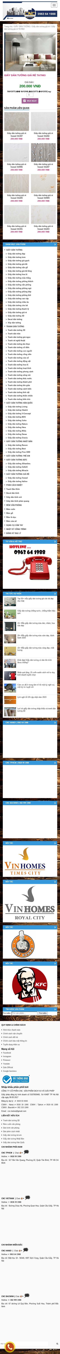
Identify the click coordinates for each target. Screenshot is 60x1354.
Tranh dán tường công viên (19, 354)
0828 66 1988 (52, 1105)
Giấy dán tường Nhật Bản (13, 1139)
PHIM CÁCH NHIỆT (14, 485)
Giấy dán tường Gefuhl (18, 467)
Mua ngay (32, 101)
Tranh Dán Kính (13, 489)
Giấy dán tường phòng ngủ (19, 288)
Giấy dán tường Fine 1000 (19, 452)
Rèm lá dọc (11, 517)
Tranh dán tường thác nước (20, 378)
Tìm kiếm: (7, 1013)
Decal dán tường (15, 319)
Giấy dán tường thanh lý (18, 309)
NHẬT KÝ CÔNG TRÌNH (16, 529)
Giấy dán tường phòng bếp (19, 292)
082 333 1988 (22, 1107)
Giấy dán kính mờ (14, 497)
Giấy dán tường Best (17, 449)
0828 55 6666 (22, 1101)
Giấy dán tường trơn (17, 257)
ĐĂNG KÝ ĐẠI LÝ (13, 533)
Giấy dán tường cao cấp (18, 298)
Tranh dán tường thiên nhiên (20, 396)
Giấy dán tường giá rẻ (41, 26)
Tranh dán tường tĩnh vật (18, 392)
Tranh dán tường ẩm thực (19, 344)
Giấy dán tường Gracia (17, 438)
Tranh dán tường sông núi (19, 375)
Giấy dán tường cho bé (18, 305)
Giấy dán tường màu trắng (19, 278)
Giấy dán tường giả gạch (18, 261)
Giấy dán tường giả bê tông (20, 271)
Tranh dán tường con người (20, 351)
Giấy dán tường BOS (17, 417)
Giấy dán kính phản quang (17, 501)
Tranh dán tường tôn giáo (19, 385)
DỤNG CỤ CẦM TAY (14, 525)
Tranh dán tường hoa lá (18, 365)
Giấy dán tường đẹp (16, 254)
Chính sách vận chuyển (12, 1033)
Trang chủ (8, 26)
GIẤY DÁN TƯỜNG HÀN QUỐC (19, 403)
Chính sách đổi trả (10, 1037)
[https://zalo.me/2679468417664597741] (30, 566)
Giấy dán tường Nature (17, 424)
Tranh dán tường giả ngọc (19, 337)
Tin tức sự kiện (13, 594)
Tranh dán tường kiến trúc (19, 399)
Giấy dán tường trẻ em (12, 1135)
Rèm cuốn (10, 509)
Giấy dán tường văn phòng (19, 285)
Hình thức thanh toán (11, 1030)
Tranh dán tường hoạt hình (19, 368)
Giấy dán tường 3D (16, 316)
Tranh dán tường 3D (16, 330)
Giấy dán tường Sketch (18, 410)
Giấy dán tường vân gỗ (18, 267)
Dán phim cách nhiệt (11, 1131)
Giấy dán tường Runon (18, 445)
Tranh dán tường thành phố (20, 382)
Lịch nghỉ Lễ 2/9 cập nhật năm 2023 (31, 697)
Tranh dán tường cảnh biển (19, 389)
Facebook (7, 1053)
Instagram (7, 1056)
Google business (10, 1071)
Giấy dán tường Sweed (18, 478)
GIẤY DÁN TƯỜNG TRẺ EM (18, 456)
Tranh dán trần (14, 334)
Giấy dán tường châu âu (18, 302)
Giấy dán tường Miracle (18, 470)
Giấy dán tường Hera (17, 427)
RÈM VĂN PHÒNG (14, 505)
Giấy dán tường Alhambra (19, 464)
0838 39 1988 (22, 1105)
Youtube (6, 1064)
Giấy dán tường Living (17, 407)
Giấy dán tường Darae (17, 434)
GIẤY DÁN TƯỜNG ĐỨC (16, 460)
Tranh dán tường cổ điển (18, 347)
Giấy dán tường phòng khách (20, 281)
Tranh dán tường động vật (19, 361)
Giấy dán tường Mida (17, 431)
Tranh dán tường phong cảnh (20, 372)
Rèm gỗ (9, 513)
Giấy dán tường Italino (17, 481)
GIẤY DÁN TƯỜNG (22, 26)
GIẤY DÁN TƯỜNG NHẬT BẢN (19, 441)
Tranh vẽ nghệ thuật (16, 340)
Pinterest (6, 1060)
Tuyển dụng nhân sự (11, 1044)
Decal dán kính (12, 493)
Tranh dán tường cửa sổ (18, 358)
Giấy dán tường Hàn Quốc (14, 1142)
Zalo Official (8, 1067)
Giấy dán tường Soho (17, 420)
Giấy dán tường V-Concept (19, 414)
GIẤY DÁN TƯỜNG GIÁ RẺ (17, 474)
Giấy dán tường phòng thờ (19, 295)
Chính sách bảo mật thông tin (15, 1041)
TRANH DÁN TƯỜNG (15, 326)
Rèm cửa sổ (11, 521)
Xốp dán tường (14, 323)
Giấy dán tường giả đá (17, 264)
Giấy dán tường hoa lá (17, 274)
